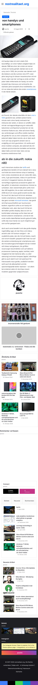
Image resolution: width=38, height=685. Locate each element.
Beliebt (6, 501)
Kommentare (29, 501)
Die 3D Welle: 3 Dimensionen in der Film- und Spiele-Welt (27, 395)
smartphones (31, 89)
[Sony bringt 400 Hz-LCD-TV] (28, 407)
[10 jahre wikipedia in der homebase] (8, 589)
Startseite (6, 12)
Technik (13, 12)
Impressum (26, 668)
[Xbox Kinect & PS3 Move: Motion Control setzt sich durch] (28, 366)
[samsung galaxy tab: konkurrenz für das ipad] (10, 386)
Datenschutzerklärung (15, 668)
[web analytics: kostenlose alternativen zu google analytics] (9, 519)
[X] (16, 296)
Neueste (17, 501)
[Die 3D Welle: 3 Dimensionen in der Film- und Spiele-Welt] (28, 386)
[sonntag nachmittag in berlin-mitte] (9, 528)
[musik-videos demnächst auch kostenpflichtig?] (8, 599)
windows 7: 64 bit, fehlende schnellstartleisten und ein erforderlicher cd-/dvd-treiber (10, 417)
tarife (25, 167)
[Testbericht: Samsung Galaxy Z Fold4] (10, 366)
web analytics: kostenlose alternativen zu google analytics (25, 518)
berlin (18, 507)
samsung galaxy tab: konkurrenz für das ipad (9, 395)
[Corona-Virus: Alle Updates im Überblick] (8, 570)
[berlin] (9, 510)
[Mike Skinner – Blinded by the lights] (8, 579)
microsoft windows (21, 200)
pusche (19, 293)
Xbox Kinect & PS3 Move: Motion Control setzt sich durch (27, 375)
